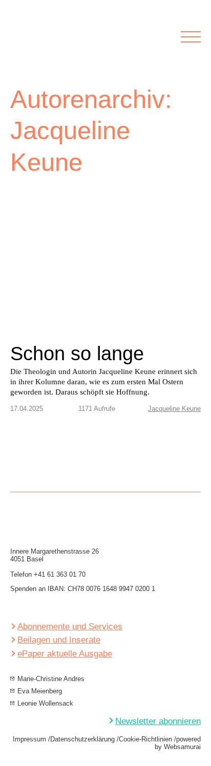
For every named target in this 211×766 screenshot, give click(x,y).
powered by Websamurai (178, 743)
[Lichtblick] (77, 43)
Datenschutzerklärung (82, 739)
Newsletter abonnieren (158, 721)
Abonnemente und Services (69, 626)
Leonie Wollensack (45, 703)
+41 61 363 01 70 (60, 574)
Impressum (29, 739)
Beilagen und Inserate (58, 640)
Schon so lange (77, 353)
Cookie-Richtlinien (145, 739)
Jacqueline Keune (174, 408)
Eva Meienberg (39, 691)
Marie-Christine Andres (51, 679)
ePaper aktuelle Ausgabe (64, 654)
